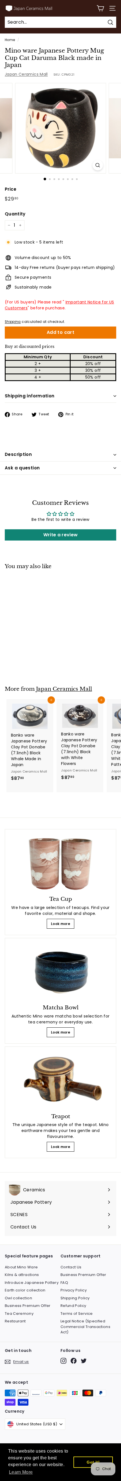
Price (11, 189)
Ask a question (22, 468)
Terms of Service (76, 1313)
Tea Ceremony (19, 1313)
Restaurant (15, 1321)
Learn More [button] (21, 1472)
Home (10, 40)
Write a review (60, 535)
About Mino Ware (21, 1267)
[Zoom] (97, 165)
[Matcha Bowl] (60, 972)
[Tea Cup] (60, 863)
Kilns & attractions (22, 1274)
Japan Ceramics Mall (26, 74)
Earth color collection (25, 1290)
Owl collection (18, 1298)
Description (18, 454)
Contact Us (71, 1267)
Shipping (13, 321)
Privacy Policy (73, 1290)
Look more (60, 923)
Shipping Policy (74, 1298)
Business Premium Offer (28, 1305)
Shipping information (30, 396)
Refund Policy (73, 1305)
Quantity (15, 214)
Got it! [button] (93, 1462)
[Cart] (100, 8)
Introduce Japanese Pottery (32, 1282)
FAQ (64, 1282)
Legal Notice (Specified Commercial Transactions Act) (85, 1326)
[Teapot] (60, 1080)
